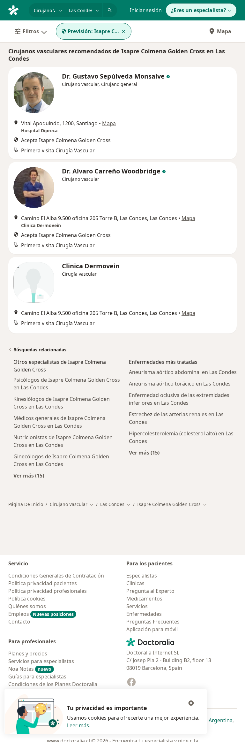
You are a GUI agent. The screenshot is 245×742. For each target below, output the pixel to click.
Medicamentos (144, 598)
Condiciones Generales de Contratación (56, 575)
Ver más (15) (28, 475)
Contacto (19, 621)
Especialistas (141, 575)
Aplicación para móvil (152, 629)
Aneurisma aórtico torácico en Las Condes (180, 383)
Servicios (137, 606)
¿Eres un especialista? (198, 10)
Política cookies (27, 598)
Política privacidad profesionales (47, 590)
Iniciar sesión (146, 10)
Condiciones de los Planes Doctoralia (52, 684)
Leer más (78, 725)
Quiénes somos (27, 606)
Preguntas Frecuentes (153, 621)
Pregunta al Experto (150, 590)
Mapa (224, 31)
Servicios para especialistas (41, 661)
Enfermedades (144, 613)
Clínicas (135, 583)
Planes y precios (27, 653)
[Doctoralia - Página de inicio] (16, 9)
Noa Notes (29, 668)
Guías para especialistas (37, 676)
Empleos (41, 613)
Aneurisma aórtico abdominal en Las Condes (183, 372)
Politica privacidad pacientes (42, 583)
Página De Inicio (25, 504)
